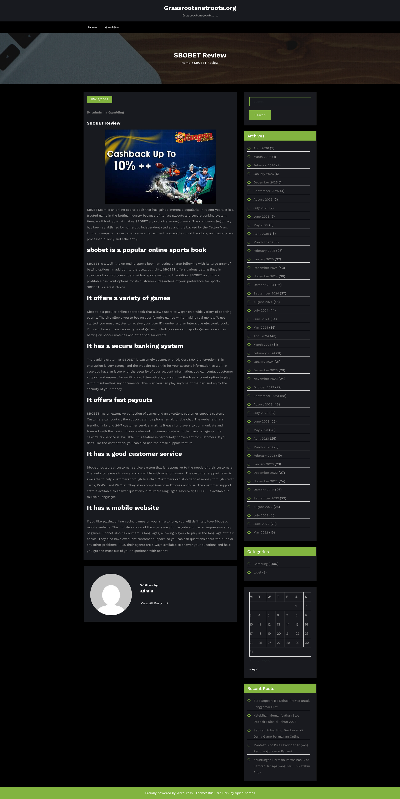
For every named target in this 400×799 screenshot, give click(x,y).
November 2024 (266, 276)
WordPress (185, 793)
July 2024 (261, 310)
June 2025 (261, 216)
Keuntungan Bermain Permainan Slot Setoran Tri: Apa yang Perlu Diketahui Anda (282, 766)
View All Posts (152, 603)
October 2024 (264, 285)
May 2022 (261, 532)
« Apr (253, 669)
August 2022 (263, 507)
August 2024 (263, 302)
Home (92, 27)
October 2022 (264, 490)
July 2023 (261, 413)
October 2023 (264, 387)
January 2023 (264, 464)
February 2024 (264, 353)
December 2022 (266, 473)
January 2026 (264, 174)
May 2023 (261, 430)
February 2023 (264, 455)
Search (260, 115)
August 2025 (263, 199)
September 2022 (266, 498)
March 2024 (262, 345)
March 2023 (262, 447)
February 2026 (264, 165)
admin (97, 112)
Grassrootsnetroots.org (200, 7)
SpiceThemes (245, 793)
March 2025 (262, 242)
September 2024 (266, 293)
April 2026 (261, 148)
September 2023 (266, 396)
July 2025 (261, 208)
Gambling (112, 27)
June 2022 (261, 524)
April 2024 (261, 336)
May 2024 (261, 327)
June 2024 (261, 319)
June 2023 (261, 421)
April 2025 (261, 234)
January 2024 (264, 362)
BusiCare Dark (218, 793)
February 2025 (264, 251)
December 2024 (266, 268)
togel (257, 572)
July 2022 (261, 515)
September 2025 (266, 191)
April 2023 (261, 438)
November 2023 (266, 379)
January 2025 (264, 259)
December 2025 (266, 182)
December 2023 (266, 370)
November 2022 (266, 481)
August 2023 (263, 404)
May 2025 (261, 225)
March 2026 (262, 157)
